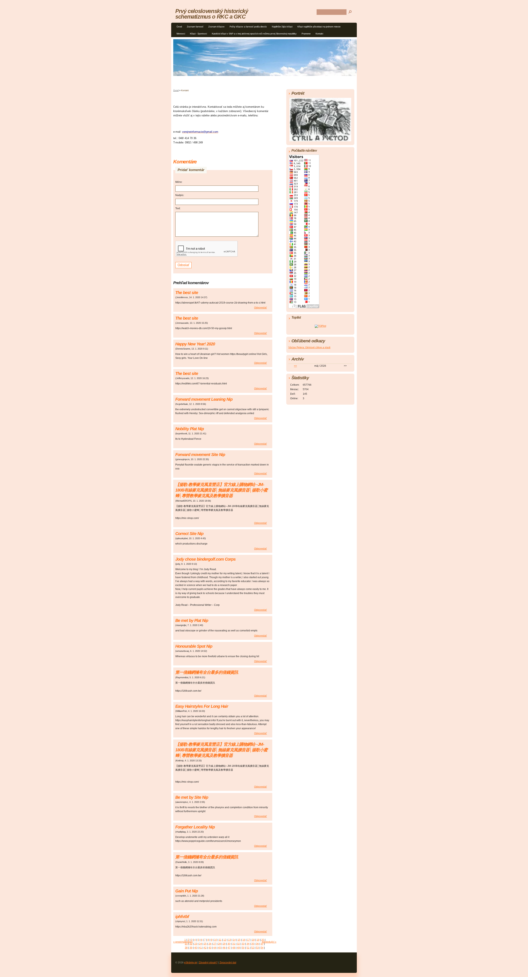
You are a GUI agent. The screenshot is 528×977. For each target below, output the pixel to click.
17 (248, 939)
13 (229, 939)
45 (219, 947)
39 (191, 947)
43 (210, 947)
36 (257, 943)
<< (295, 365)
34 (247, 943)
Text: (177, 208)
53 (257, 947)
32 (238, 943)
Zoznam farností (195, 26)
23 (195, 943)
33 (243, 943)
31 (233, 943)
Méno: (178, 182)
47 (228, 947)
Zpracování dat (227, 962)
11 (220, 939)
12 (224, 939)
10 (215, 939)
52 (252, 947)
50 (243, 947)
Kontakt (319, 33)
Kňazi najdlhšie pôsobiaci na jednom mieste (319, 26)
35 (252, 943)
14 (234, 939)
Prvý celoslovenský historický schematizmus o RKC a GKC (211, 14)
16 (243, 939)
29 (224, 943)
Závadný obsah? (208, 962)
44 (214, 947)
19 (258, 939)
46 (224, 947)
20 (262, 939)
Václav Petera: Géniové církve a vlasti (309, 347)
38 (186, 947)
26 (210, 943)
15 (239, 939)
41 (200, 947)
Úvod (179, 26)
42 (205, 947)
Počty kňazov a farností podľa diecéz (248, 26)
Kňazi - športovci (198, 33)
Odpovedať (260, 307)
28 (219, 943)
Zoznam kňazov (216, 26)
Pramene (306, 33)
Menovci (181, 33)
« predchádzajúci (183, 941)
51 (247, 947)
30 (228, 943)
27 (214, 943)
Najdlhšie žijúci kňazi (282, 26)
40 (195, 947)
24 (200, 943)
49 (238, 947)
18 (253, 939)
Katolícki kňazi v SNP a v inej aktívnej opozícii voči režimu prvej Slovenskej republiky (254, 33)
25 (205, 943)
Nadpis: (179, 195)
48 (233, 947)
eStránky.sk (190, 962)
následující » (269, 941)
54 (262, 947)
